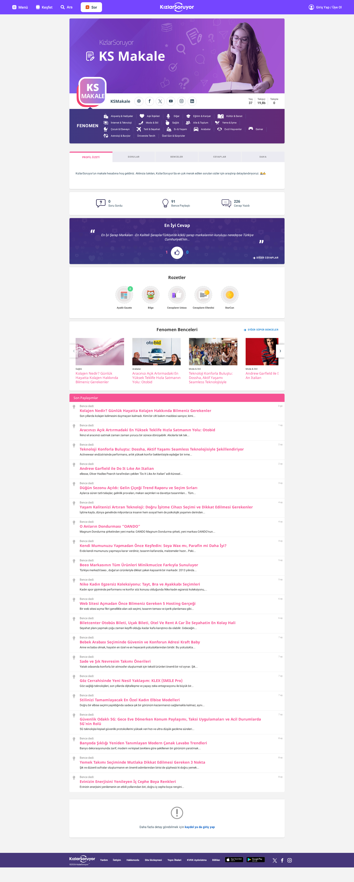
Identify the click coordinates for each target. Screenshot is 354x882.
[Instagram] (181, 101)
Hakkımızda (133, 860)
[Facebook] (149, 101)
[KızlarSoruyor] (82, 859)
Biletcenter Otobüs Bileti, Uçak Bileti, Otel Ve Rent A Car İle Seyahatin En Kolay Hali (158, 622)
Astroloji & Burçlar (120, 135)
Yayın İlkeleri (174, 860)
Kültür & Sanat (234, 116)
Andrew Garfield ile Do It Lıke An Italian (117, 468)
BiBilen (216, 860)
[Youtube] (170, 101)
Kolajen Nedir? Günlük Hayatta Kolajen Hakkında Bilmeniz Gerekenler (145, 410)
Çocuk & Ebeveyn (120, 129)
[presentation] (73, 351)
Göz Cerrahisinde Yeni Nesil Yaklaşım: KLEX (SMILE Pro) (131, 680)
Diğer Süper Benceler (263, 329)
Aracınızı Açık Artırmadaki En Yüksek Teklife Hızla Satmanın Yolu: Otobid (147, 430)
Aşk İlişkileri (153, 116)
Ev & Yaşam (180, 129)
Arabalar (205, 129)
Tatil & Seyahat (151, 129)
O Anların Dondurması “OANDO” (110, 526)
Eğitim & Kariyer (202, 116)
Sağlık (175, 122)
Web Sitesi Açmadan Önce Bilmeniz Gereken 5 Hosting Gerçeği (138, 603)
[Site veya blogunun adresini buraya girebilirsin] (138, 101)
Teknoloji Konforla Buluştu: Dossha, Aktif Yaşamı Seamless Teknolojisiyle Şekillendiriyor (162, 449)
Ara (70, 7)
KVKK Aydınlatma (196, 860)
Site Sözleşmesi (153, 860)
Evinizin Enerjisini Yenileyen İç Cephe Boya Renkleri (128, 781)
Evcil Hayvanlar (233, 129)
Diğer (176, 116)
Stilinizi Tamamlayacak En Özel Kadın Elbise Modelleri (130, 700)
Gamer (259, 129)
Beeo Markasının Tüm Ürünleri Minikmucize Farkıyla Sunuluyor (139, 565)
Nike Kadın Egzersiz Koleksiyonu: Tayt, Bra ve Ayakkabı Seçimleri (140, 584)
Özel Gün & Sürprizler (173, 135)
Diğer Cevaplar (267, 257)
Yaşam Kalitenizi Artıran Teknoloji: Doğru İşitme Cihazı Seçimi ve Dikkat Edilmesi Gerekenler (166, 507)
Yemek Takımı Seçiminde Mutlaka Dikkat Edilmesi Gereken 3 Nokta (142, 762)
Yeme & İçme (229, 122)
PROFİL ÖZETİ (91, 157)
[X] (275, 860)
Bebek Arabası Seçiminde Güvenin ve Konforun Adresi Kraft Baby (140, 642)
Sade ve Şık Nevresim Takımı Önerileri (115, 661)
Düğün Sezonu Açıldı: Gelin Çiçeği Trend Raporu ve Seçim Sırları (138, 487)
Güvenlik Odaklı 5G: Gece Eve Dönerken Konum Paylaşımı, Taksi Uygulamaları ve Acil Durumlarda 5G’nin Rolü (170, 721)
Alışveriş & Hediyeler (121, 116)
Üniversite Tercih (146, 135)
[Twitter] (160, 101)
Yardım (104, 860)
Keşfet (47, 7)
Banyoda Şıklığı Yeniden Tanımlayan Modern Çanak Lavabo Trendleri (143, 743)
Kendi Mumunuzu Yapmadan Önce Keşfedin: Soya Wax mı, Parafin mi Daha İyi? (153, 545)
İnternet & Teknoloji (121, 122)
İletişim (117, 860)
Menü (23, 7)
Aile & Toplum (200, 122)
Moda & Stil (151, 122)
